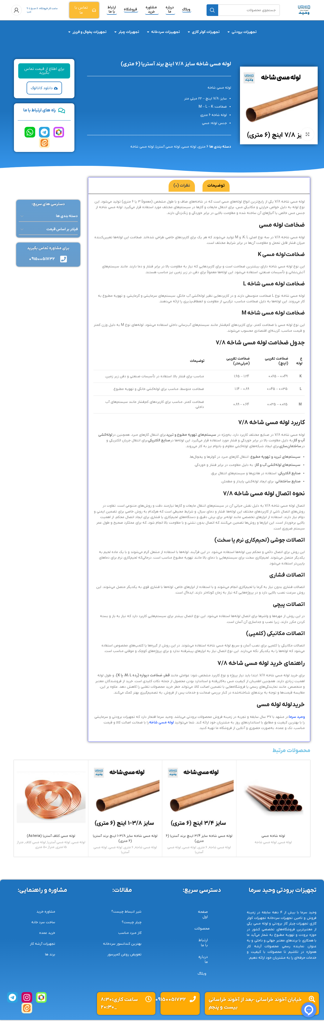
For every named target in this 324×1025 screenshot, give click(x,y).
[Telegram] (44, 132)
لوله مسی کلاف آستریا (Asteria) (51, 836)
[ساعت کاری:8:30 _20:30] (148, 999)
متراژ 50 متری (44, 847)
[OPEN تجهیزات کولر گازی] (189, 32)
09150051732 (170, 999)
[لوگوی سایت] (304, 10)
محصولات (202, 928)
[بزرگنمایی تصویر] (307, 134)
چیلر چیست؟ (131, 922)
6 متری (203, 146)
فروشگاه (130, 10)
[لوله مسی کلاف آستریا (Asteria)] (51, 797)
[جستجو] (212, 10)
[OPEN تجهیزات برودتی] (228, 32)
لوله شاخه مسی (273, 836)
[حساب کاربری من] (16, 10)
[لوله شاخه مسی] (273, 797)
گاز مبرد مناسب (129, 933)
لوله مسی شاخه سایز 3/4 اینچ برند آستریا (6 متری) (199, 838)
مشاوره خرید (151, 10)
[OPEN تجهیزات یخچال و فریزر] (69, 32)
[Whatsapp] (30, 132)
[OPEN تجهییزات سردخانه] (148, 32)
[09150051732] (193, 999)
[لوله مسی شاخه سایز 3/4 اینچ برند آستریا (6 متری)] (199, 797)
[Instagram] (27, 997)
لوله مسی (189, 146)
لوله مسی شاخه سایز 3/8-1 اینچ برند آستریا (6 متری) (125, 838)
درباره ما (170, 10)
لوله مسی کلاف (35, 842)
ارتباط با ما (112, 10)
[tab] (216, 186)
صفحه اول (203, 914)
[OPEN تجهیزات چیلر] (115, 32)
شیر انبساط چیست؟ (126, 911)
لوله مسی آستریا (168, 146)
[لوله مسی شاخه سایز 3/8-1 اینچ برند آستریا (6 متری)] (125, 797)
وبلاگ (186, 10)
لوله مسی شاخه (142, 146)
